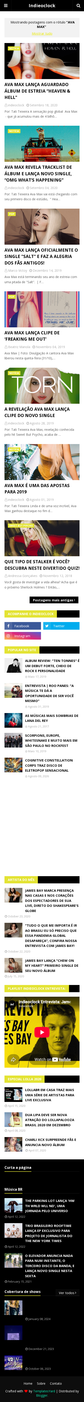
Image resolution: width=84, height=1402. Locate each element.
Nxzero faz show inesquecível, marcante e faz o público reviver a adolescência (52, 1335)
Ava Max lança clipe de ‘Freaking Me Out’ (32, 336)
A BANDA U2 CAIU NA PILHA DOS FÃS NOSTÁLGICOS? (52, 1360)
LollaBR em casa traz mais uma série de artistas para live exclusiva (49, 1094)
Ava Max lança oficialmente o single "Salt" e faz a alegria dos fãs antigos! (41, 256)
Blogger (41, 1395)
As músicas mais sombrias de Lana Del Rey (51, 718)
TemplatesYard (44, 1391)
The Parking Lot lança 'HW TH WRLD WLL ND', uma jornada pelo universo (50, 1205)
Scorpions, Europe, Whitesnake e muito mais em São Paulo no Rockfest (51, 740)
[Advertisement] (42, 827)
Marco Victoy (17, 270)
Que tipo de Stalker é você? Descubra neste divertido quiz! (42, 565)
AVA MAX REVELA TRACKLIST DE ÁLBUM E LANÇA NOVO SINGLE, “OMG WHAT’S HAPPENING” (38, 173)
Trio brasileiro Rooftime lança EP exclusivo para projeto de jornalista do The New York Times (48, 1233)
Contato (56, 1383)
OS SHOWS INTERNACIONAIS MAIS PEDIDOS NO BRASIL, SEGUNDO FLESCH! (49, 1308)
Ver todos (66, 1292)
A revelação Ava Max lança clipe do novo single (37, 412)
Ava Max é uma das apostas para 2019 (37, 489)
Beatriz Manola (19, 347)
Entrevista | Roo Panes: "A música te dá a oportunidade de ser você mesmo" (49, 693)
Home (28, 1383)
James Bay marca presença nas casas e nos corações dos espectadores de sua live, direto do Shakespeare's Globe (52, 900)
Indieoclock (42, 5)
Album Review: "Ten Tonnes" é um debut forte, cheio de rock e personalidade (52, 665)
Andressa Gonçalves (22, 576)
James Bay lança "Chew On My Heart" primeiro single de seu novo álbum (51, 965)
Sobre (41, 1383)
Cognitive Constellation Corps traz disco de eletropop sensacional (49, 765)
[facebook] (22, 626)
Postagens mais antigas (53, 600)
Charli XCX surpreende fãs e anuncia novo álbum (50, 1142)
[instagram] (22, 636)
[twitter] (61, 626)
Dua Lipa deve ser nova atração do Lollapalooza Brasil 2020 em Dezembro (49, 1119)
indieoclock (16, 105)
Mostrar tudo (42, 33)
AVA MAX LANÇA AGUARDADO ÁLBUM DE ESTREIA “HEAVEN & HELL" (37, 91)
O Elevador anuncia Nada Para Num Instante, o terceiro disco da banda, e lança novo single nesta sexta (49, 1265)
